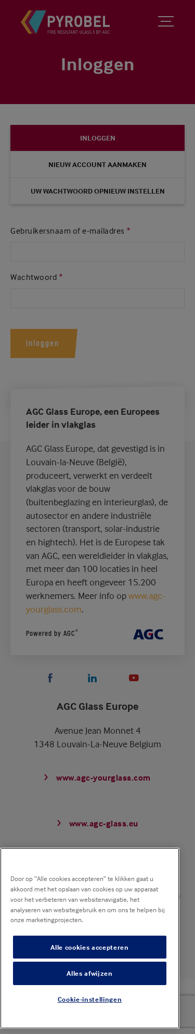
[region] (89, 938)
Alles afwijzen (89, 973)
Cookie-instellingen (90, 999)
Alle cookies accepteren (89, 947)
